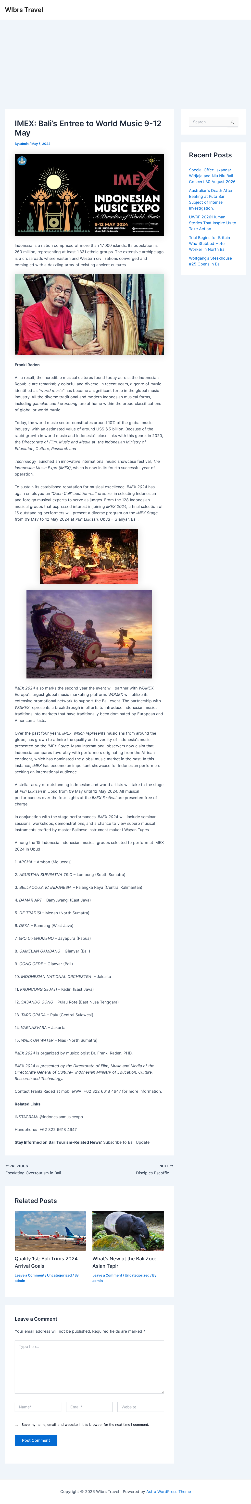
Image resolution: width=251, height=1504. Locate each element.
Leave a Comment (29, 1275)
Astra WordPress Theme (168, 1491)
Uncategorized (59, 1275)
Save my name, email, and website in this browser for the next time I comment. (85, 1424)
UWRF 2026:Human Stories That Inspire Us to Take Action (212, 222)
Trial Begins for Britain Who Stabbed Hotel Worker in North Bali (209, 243)
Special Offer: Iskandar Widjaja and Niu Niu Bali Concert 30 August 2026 (212, 175)
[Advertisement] (125, 56)
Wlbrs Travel (24, 9)
